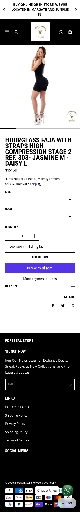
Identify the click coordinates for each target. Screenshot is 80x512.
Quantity (11, 227)
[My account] (60, 32)
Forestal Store (23, 482)
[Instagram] (6, 461)
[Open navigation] (10, 32)
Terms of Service (17, 440)
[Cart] (70, 32)
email (12, 384)
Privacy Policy (15, 423)
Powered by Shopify (44, 482)
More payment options (40, 278)
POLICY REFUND (17, 407)
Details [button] (11, 286)
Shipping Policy (16, 415)
